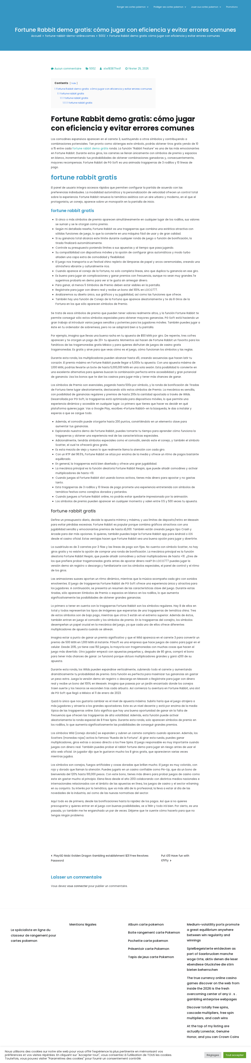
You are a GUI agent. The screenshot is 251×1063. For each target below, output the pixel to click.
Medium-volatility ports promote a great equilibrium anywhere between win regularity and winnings (213, 932)
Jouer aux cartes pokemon (204, 6)
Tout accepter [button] (235, 1055)
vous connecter (77, 886)
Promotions (232, 6)
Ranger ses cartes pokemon (131, 6)
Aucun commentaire (68, 68)
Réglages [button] (213, 1055)
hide (73, 83)
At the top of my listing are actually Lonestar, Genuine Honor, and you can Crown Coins (213, 1031)
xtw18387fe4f (112, 68)
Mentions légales (82, 924)
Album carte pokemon (146, 924)
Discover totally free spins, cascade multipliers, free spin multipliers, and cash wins (210, 1012)
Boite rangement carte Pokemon (154, 932)
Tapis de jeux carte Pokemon (151, 957)
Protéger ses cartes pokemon (168, 6)
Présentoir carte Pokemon (148, 948)
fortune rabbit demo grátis (90, 148)
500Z (92, 68)
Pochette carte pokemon (148, 940)
